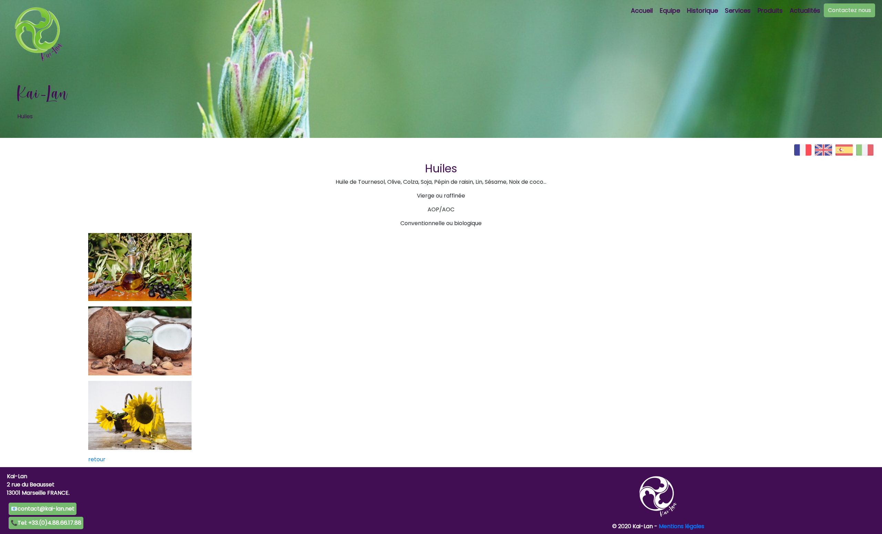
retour (96, 459)
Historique (702, 10)
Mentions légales (681, 526)
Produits (770, 10)
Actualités (805, 10)
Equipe (670, 10)
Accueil (642, 10)
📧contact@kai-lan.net (42, 509)
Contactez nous (849, 10)
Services (738, 10)
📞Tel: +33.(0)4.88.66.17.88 (46, 523)
